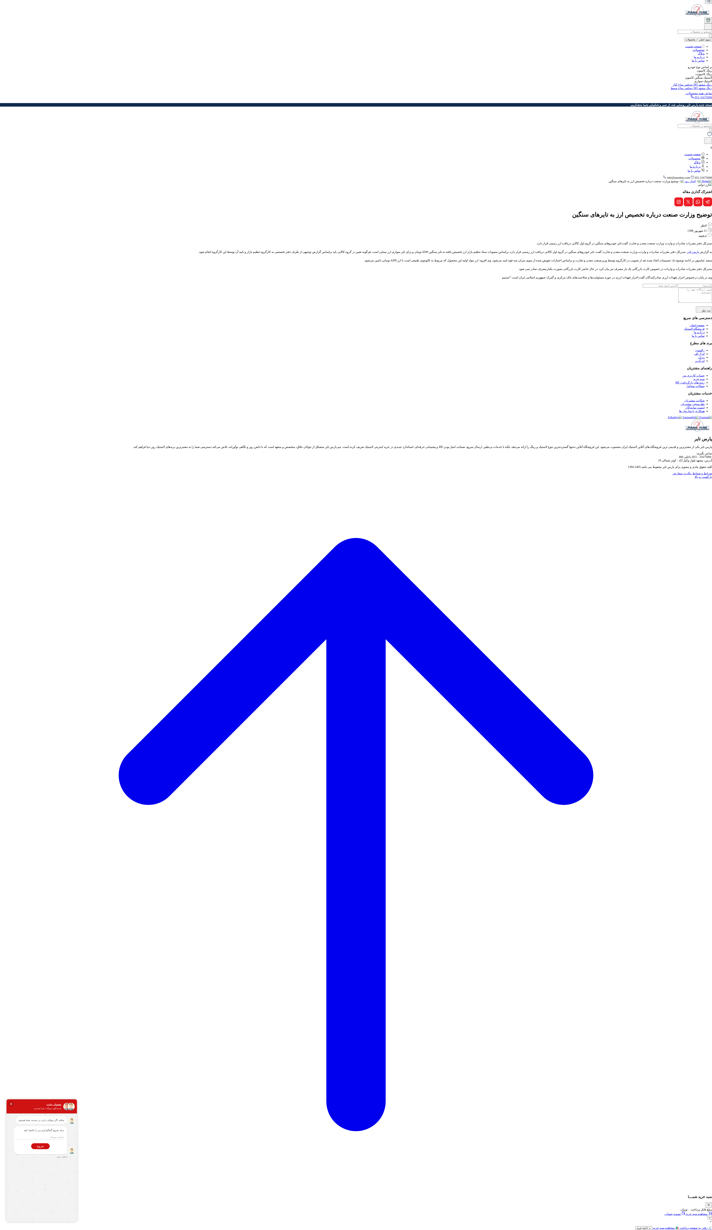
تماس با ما (698, 60)
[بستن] (708, 1205)
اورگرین (700, 360)
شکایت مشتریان (694, 400)
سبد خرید (699, 379)
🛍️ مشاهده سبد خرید (665, 1227)
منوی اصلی (705, 39)
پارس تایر (693, 251)
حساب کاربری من (693, 375)
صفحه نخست (693, 46)
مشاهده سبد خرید (696, 1214)
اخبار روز (690, 181)
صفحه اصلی (697, 325)
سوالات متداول (695, 386)
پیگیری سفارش (682, 473)
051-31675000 (703, 97)
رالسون (700, 350)
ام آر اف (699, 353)
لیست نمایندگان (695, 407)
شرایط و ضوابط (702, 473)
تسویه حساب (673, 1214)
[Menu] (708, 2)
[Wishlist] (709, 135)
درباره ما (699, 57)
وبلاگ (701, 53)
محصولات (690, 39)
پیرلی (701, 357)
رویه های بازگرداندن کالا (690, 382)
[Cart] (708, 20)
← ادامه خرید (644, 1228)
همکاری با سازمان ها (692, 411)
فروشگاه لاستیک (694, 328)
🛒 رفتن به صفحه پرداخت (695, 1227)
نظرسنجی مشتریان (693, 404)
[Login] (708, 28)
